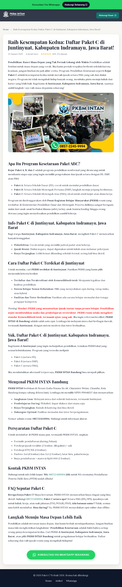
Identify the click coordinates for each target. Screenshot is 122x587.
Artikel (58, 580)
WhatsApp (71, 580)
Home (6, 29)
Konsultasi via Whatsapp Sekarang (64, 554)
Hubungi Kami (106, 15)
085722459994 (57, 474)
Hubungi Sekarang (75, 4)
